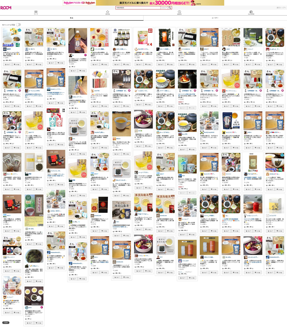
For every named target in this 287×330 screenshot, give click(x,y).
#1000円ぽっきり (271, 302)
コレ (8, 64)
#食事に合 (123, 227)
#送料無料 (225, 298)
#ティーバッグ (30, 96)
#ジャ (60, 94)
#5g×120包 (54, 94)
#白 (148, 298)
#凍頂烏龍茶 (29, 94)
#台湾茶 (35, 94)
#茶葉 (58, 176)
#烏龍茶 (102, 262)
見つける (108, 12)
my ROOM (251, 12)
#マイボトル (39, 96)
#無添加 (249, 179)
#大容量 (49, 92)
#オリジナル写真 (183, 94)
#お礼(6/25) (116, 227)
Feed (36, 12)
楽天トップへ (281, 8)
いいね (17, 64)
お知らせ (179, 12)
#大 (26, 97)
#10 (61, 176)
